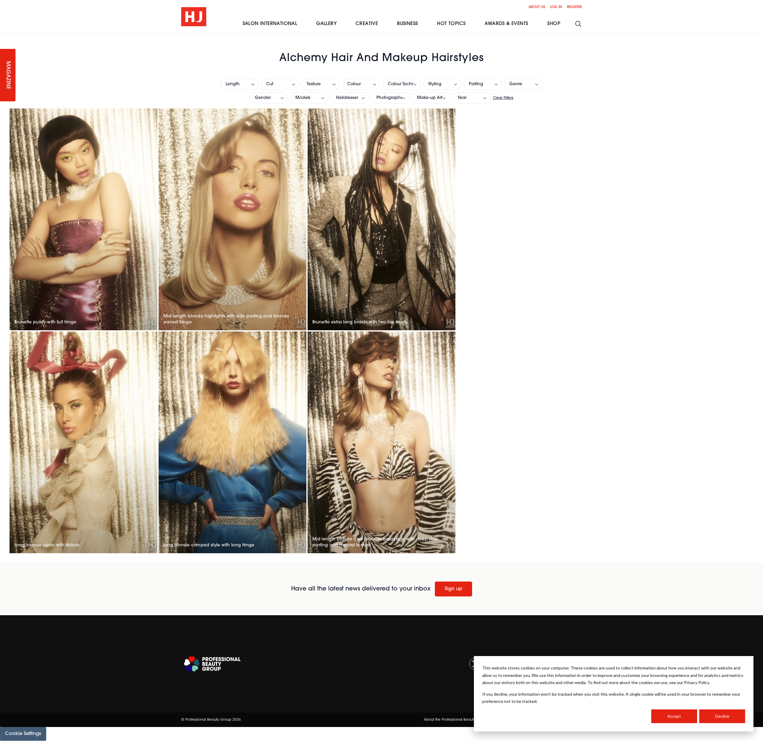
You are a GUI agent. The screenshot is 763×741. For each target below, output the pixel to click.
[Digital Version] (5, 37)
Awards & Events (506, 23)
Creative (367, 23)
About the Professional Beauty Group (456, 720)
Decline (722, 716)
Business (407, 23)
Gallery (326, 23)
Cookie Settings (23, 733)
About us (536, 7)
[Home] (193, 16)
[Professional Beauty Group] (212, 664)
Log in (556, 7)
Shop (553, 23)
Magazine (7, 75)
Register (574, 7)
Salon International (270, 23)
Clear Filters (503, 98)
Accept (674, 716)
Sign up (453, 589)
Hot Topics (451, 23)
